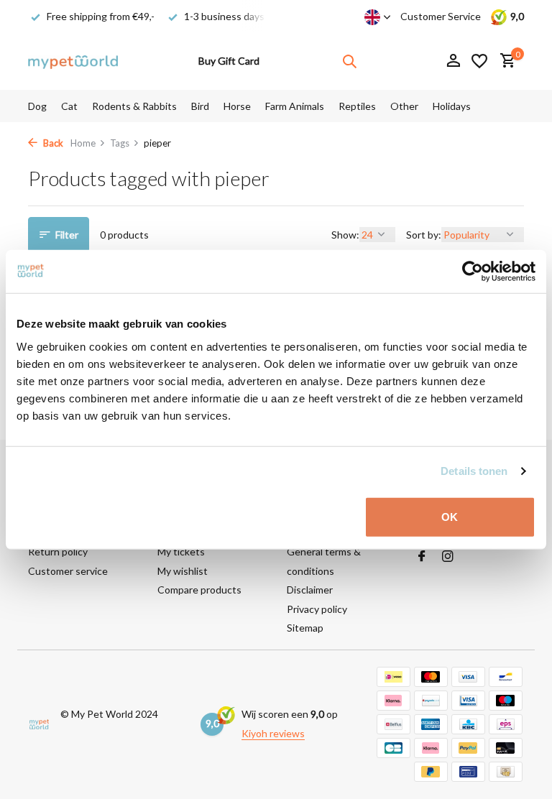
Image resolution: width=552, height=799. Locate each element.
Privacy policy (317, 609)
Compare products (199, 589)
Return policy (58, 551)
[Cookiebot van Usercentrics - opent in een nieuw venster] (472, 271)
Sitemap (305, 628)
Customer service (68, 571)
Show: (345, 234)
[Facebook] (422, 557)
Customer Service (440, 16)
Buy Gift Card (228, 61)
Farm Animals (294, 106)
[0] (504, 61)
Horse (237, 106)
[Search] (349, 61)
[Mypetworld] (73, 61)
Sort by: (423, 234)
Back (52, 143)
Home (83, 143)
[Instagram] (448, 557)
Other (404, 106)
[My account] (453, 61)
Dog (37, 106)
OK (449, 516)
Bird (200, 106)
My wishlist (182, 571)
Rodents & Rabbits (134, 106)
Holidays (452, 106)
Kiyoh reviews (273, 733)
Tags (119, 143)
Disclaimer (310, 589)
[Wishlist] (479, 61)
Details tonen (474, 471)
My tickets (181, 551)
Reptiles (357, 106)
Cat (69, 106)
